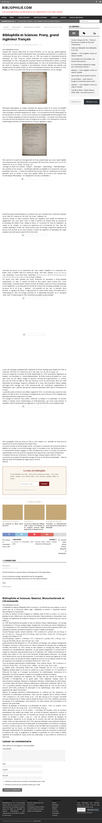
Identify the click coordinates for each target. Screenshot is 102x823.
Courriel (4, 770)
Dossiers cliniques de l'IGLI (35, 803)
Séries (12, 17)
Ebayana (55, 807)
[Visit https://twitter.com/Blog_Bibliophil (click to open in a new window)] (100, 1)
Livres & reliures (23, 17)
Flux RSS (89, 813)
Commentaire (6, 749)
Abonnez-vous (91, 102)
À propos (54, 17)
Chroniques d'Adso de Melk (35, 807)
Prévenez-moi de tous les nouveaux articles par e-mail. (22, 785)
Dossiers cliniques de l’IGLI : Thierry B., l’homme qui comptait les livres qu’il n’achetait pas (83, 42)
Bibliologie (16, 27)
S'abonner (44, 484)
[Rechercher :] (90, 21)
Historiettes (55, 813)
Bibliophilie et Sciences (31, 45)
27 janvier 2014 (9, 45)
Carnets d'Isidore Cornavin (35, 809)
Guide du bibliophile (76, 17)
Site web (5, 775)
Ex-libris (54, 809)
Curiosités (55, 811)
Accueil (4, 17)
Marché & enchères (40, 17)
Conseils (54, 815)
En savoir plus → (7, 815)
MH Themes (37, 821)
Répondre (7, 587)
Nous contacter (81, 813)
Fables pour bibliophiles (34, 811)
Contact (63, 17)
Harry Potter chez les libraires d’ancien (83, 76)
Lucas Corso (31, 805)
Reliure (54, 803)
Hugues (19, 45)
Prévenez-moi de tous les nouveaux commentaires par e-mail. (25, 781)
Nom (4, 764)
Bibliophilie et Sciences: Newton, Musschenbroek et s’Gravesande (33, 600)
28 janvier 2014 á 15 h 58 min (10, 568)
